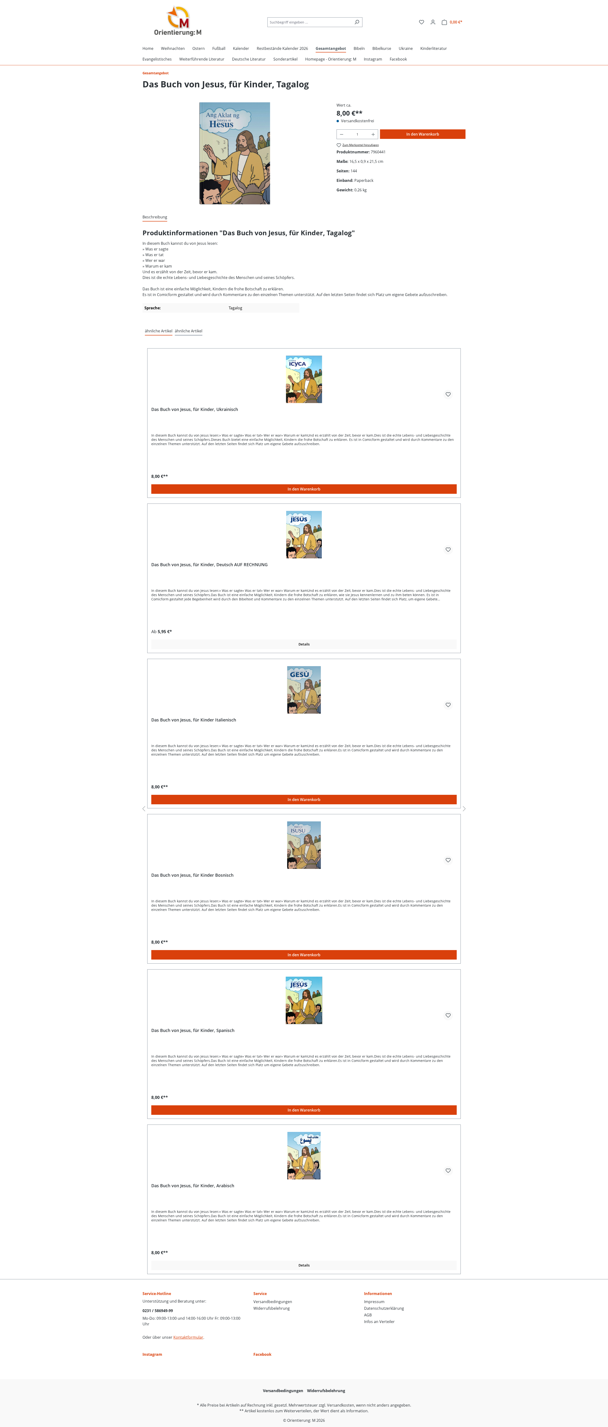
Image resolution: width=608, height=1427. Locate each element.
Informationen (378, 1293)
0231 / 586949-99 (157, 1310)
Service (260, 1293)
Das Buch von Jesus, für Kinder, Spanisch (192, 1030)
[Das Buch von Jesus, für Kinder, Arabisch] (304, 1155)
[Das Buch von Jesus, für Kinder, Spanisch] (304, 1000)
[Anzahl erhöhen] (373, 134)
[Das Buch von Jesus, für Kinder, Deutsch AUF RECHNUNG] (304, 534)
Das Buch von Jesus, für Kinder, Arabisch (192, 1185)
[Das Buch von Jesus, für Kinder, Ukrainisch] (304, 379)
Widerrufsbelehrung (271, 1308)
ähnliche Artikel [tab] (158, 331)
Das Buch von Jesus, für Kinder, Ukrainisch (194, 409)
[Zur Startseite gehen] (178, 21)
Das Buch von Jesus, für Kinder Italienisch (193, 720)
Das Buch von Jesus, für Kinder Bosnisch (192, 875)
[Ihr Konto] (433, 22)
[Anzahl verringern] (342, 134)
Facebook (262, 1354)
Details (304, 644)
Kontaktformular (188, 1337)
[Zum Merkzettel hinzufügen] (448, 394)
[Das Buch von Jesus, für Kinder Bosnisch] (304, 845)
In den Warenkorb (422, 134)
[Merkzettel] (421, 22)
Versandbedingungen (272, 1301)
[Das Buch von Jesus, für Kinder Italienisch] (304, 690)
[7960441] (234, 153)
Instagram (152, 1354)
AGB (368, 1315)
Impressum (374, 1301)
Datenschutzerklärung (384, 1308)
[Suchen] (356, 22)
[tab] (154, 217)
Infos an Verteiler (379, 1321)
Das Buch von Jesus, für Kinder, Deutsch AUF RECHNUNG (209, 564)
